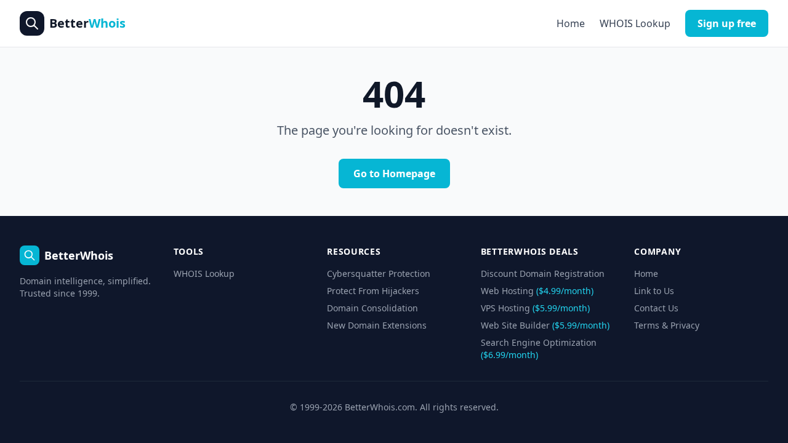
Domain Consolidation (372, 308)
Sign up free (727, 23)
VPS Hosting (535, 308)
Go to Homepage (394, 173)
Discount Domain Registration (543, 273)
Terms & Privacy (666, 325)
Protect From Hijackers (373, 291)
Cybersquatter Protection (378, 273)
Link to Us (654, 291)
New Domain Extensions (377, 325)
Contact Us (656, 308)
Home (571, 23)
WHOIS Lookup (635, 23)
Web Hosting (537, 291)
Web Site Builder (545, 325)
